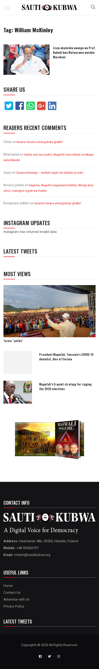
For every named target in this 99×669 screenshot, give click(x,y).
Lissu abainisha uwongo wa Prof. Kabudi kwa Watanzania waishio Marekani (74, 52)
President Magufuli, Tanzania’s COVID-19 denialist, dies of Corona (66, 356)
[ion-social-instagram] (58, 656)
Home (8, 586)
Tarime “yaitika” (13, 340)
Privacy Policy (13, 606)
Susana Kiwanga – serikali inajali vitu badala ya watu (49, 172)
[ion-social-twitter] (49, 656)
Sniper (7, 172)
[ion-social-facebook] (40, 656)
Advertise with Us (16, 599)
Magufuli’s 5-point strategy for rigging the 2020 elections (65, 386)
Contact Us (11, 593)
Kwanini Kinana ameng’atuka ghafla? (40, 142)
